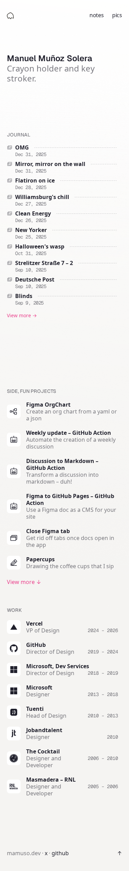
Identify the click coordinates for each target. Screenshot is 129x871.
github (60, 853)
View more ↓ (24, 582)
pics (117, 15)
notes (96, 15)
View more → (22, 315)
